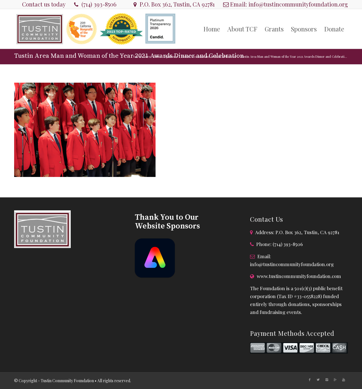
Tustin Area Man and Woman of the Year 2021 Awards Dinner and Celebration (129, 56)
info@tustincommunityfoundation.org (298, 4)
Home (157, 56)
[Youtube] (343, 379)
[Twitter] (318, 379)
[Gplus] (335, 379)
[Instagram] (326, 379)
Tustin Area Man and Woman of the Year (209, 56)
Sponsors (171, 56)
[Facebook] (309, 379)
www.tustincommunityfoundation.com (299, 276)
